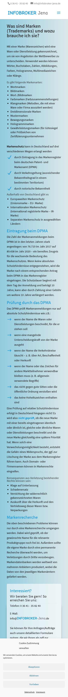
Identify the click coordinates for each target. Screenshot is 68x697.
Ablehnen (34, 675)
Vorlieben (34, 684)
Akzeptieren (34, 666)
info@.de (29, 618)
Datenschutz (29, 692)
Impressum (40, 692)
